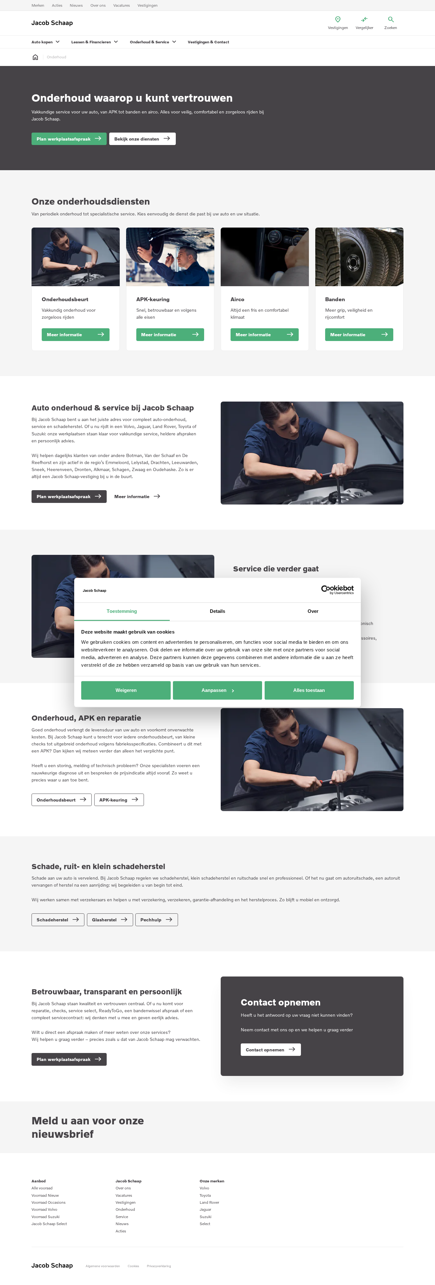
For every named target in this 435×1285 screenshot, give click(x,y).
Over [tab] (313, 611)
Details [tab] (217, 611)
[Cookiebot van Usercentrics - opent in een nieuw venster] (326, 590)
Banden (335, 299)
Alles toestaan (309, 690)
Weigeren (126, 690)
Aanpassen (214, 690)
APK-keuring (153, 299)
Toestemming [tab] (122, 611)
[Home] (54, 23)
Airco (237, 299)
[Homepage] (35, 57)
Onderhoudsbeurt (65, 299)
